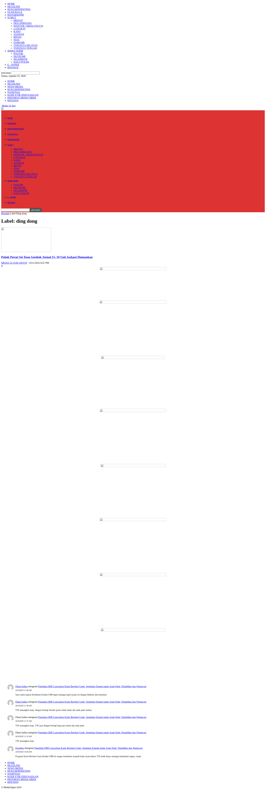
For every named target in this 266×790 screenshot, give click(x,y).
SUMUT (11, 17)
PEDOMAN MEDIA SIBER (21, 97)
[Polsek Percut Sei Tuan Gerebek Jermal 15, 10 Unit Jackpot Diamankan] (26, 251)
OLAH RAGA (14, 12)
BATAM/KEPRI (15, 15)
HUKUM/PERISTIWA (18, 9)
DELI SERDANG (23, 23)
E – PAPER (13, 64)
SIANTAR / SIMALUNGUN (28, 26)
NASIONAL (13, 92)
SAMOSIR (19, 42)
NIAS (16, 39)
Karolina (19, 748)
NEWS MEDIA (15, 86)
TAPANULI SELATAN (26, 45)
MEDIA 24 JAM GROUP (14, 263)
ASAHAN (19, 34)
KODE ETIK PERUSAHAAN (22, 95)
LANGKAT (20, 28)
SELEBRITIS (20, 59)
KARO (17, 31)
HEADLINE (13, 6)
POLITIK (18, 53)
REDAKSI (12, 67)
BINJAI (17, 37)
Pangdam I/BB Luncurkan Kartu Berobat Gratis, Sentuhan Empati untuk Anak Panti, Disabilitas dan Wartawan (92, 686)
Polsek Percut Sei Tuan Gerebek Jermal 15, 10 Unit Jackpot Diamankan (47, 257)
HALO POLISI (21, 62)
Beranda (5, 213)
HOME (11, 3)
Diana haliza (21, 686)
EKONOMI (19, 56)
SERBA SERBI (15, 51)
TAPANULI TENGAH (25, 48)
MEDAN (18, 20)
